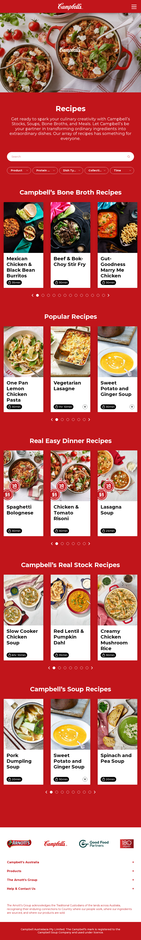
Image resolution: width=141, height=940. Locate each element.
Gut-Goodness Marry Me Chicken (113, 267)
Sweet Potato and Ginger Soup (116, 388)
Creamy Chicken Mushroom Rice (114, 639)
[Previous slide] (32, 295)
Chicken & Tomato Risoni (66, 512)
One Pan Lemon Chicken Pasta (17, 391)
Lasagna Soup (111, 510)
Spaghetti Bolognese (20, 510)
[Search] (130, 156)
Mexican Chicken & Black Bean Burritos (21, 267)
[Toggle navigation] (134, 7)
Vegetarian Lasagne (67, 385)
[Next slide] (109, 295)
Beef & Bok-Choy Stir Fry (70, 261)
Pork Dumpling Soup (19, 761)
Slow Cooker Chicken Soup (22, 637)
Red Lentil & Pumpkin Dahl (69, 637)
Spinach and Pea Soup (116, 758)
